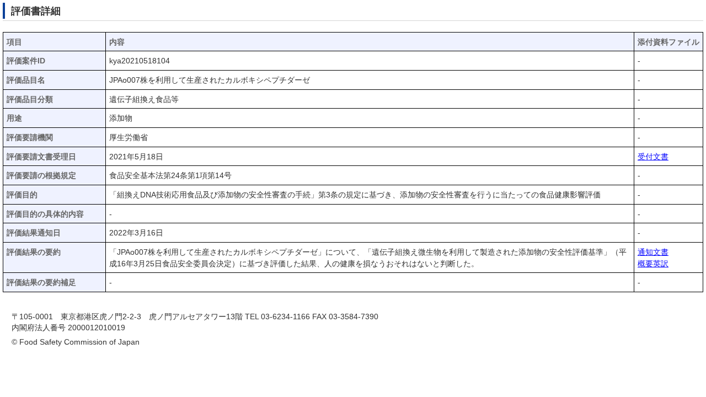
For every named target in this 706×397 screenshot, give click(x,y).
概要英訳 (653, 264)
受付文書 (653, 157)
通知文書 (653, 252)
